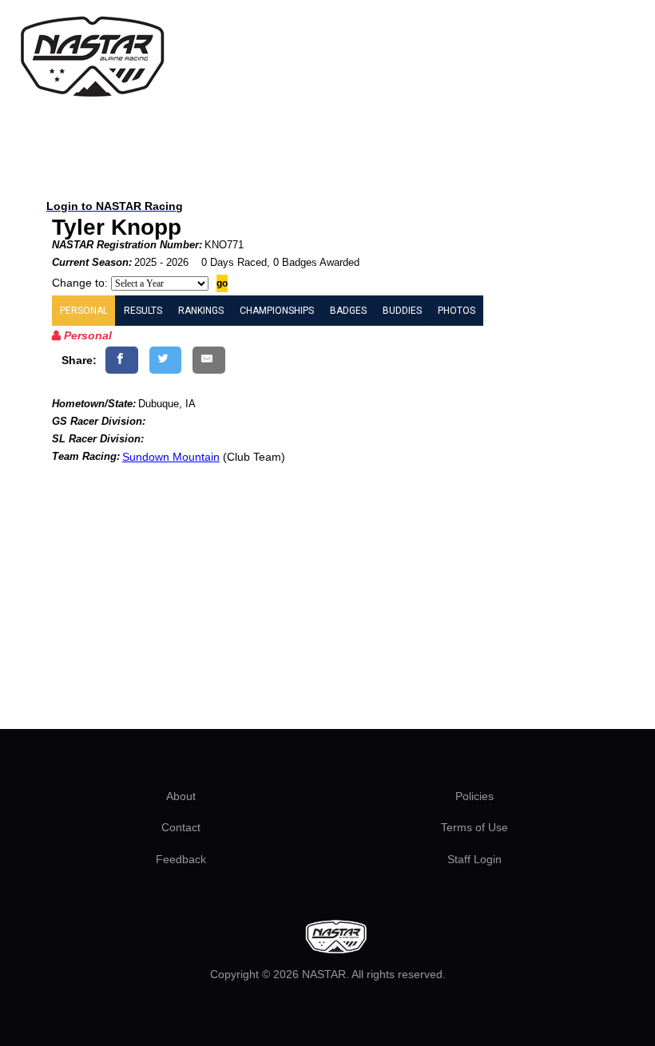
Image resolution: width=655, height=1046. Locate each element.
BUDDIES (402, 310)
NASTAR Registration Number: (127, 245)
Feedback (181, 859)
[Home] (92, 57)
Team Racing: (86, 456)
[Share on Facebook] (121, 360)
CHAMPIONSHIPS (277, 310)
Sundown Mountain (171, 456)
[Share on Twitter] (165, 360)
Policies (474, 796)
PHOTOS (456, 310)
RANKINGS (201, 310)
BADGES (348, 310)
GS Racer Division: (98, 421)
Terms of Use (474, 827)
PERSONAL (84, 310)
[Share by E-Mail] (209, 360)
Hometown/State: (94, 404)
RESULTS (143, 310)
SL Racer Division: (98, 439)
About (181, 796)
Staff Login (474, 859)
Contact (180, 827)
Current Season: (92, 262)
